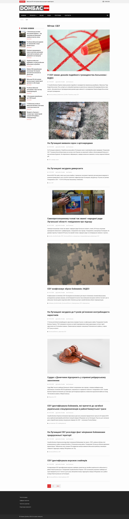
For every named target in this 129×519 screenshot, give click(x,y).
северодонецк (86, 303)
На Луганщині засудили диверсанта (65, 168)
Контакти (68, 15)
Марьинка (51, 397)
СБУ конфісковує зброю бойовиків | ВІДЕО (68, 289)
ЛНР (62, 236)
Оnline (41, 15)
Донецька (70, 384)
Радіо (49, 15)
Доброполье (60, 94)
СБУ (78, 94)
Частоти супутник (24, 503)
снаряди (53, 159)
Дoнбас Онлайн (61, 81)
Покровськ (70, 94)
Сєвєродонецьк (75, 303)
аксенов (51, 94)
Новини (23, 15)
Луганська (70, 81)
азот (50, 182)
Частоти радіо (23, 497)
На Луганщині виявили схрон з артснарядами (70, 143)
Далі (58, 486)
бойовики (51, 303)
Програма (58, 15)
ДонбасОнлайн (57, 236)
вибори (55, 94)
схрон (57, 159)
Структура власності (25, 507)
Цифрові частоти (24, 500)
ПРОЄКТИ (32, 15)
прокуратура (76, 236)
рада (75, 94)
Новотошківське (63, 477)
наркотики (61, 331)
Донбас (66, 94)
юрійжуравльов (62, 423)
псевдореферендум (85, 236)
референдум (93, 236)
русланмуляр (52, 423)
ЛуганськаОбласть (68, 236)
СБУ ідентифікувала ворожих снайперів (67, 460)
